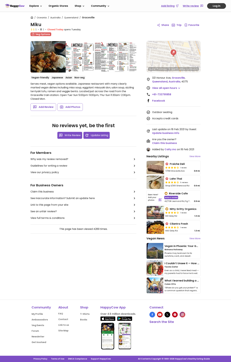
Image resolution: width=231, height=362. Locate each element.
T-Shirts (85, 314)
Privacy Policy (40, 358)
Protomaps (162, 69)
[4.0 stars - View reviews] (172, 212)
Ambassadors (40, 319)
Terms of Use (57, 358)
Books (83, 319)
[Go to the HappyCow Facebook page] (152, 314)
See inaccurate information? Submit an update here (62, 198)
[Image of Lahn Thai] (155, 182)
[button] (173, 53)
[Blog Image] (155, 251)
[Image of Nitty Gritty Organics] (155, 212)
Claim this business (42, 191)
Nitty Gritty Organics (183, 209)
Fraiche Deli (177, 164)
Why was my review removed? (49, 159)
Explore (34, 6)
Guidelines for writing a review (48, 165)
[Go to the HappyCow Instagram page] (182, 314)
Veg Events (38, 325)
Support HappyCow (101, 358)
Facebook (158, 101)
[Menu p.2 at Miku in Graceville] (118, 57)
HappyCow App (113, 307)
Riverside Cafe (178, 193)
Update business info (165, 133)
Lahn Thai (176, 179)
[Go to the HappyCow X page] (167, 314)
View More (195, 156)
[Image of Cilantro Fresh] (155, 227)
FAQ (60, 313)
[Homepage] (15, 6)
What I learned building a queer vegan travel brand (197, 280)
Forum (35, 330)
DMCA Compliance (77, 358)
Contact (63, 319)
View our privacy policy (44, 172)
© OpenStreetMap (177, 69)
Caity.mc (170, 149)
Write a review (171, 197)
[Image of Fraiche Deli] (155, 167)
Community (98, 6)
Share (165, 25)
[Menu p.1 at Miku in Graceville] (83, 57)
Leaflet (152, 69)
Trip (179, 25)
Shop (78, 6)
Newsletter (38, 336)
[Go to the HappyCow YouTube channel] (160, 314)
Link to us (63, 325)
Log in (216, 6)
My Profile (37, 314)
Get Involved (39, 342)
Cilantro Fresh (179, 224)
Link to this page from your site (49, 205)
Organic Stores (58, 6)
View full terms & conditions (47, 218)
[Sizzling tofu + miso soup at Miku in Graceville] (48, 57)
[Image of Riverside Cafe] (155, 197)
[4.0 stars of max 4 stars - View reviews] (172, 167)
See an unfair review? (43, 211)
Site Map (63, 330)
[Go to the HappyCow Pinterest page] (175, 314)
